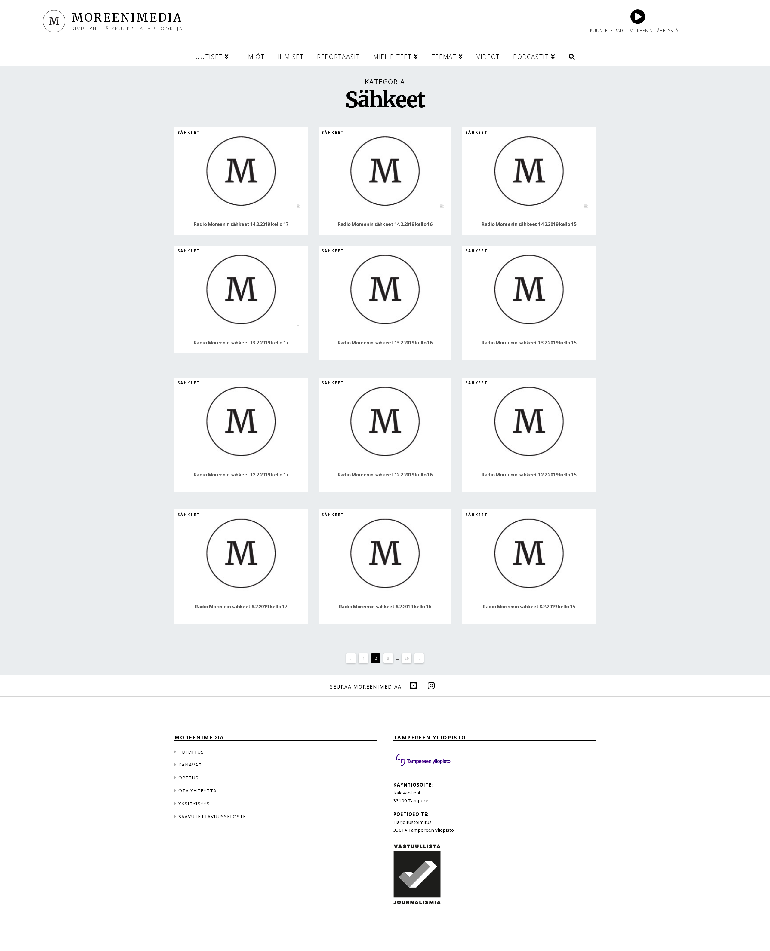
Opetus (188, 778)
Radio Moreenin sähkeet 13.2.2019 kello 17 (241, 342)
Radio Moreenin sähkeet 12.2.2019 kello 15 (529, 474)
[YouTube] (413, 685)
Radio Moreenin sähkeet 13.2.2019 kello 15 (529, 342)
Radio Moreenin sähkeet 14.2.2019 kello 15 (529, 224)
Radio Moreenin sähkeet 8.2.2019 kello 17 (241, 606)
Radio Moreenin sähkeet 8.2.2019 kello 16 (385, 606)
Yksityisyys (194, 803)
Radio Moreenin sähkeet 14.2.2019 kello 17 (241, 224)
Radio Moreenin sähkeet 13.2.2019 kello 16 (385, 342)
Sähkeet (188, 132)
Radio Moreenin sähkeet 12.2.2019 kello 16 (385, 474)
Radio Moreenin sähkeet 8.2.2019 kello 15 (529, 606)
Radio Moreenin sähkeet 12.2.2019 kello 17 (241, 474)
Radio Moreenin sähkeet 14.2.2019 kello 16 (385, 224)
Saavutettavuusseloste (212, 816)
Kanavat (190, 765)
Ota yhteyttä (197, 790)
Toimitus (191, 752)
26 (407, 658)
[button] (572, 56)
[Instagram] (431, 685)
